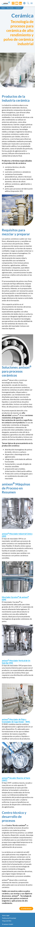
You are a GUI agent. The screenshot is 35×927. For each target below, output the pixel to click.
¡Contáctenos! (26, 908)
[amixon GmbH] (6, 3)
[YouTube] (15, 3)
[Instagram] (12, 3)
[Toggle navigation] (31, 3)
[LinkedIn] (19, 3)
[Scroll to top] (30, 922)
